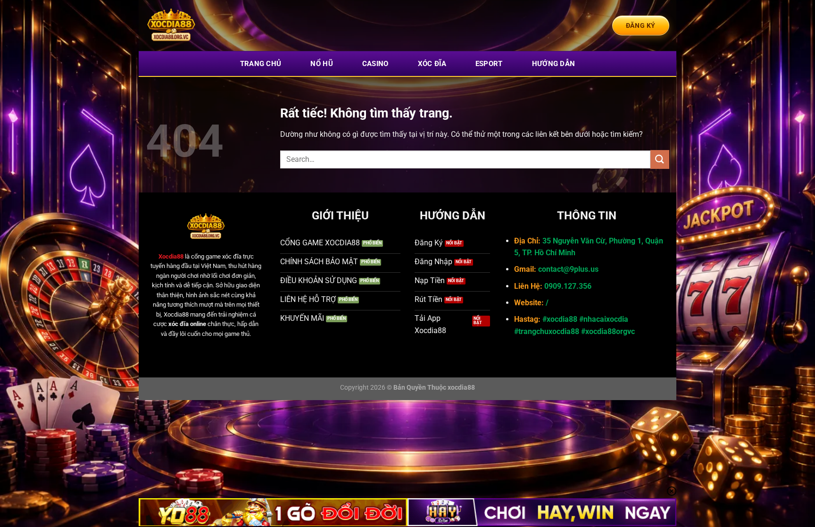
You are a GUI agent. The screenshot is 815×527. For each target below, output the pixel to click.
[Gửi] (659, 159)
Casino (375, 63)
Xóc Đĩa (432, 63)
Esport (489, 63)
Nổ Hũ (321, 63)
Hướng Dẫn (553, 63)
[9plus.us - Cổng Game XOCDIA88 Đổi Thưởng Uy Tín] (193, 25)
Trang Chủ (261, 63)
